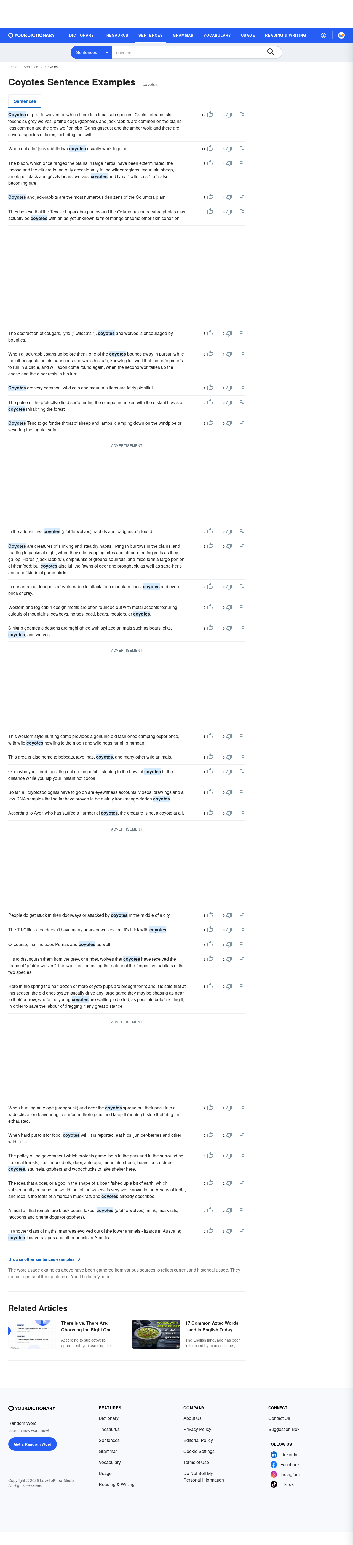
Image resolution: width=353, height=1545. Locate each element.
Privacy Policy (197, 1429)
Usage (105, 1473)
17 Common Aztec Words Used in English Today (212, 1326)
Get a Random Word (33, 1444)
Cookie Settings (199, 1451)
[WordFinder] (341, 35)
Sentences (86, 52)
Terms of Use (196, 1462)
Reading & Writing (117, 1484)
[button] (323, 35)
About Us (192, 1418)
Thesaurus (109, 1429)
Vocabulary (110, 1462)
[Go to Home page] (31, 35)
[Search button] (273, 52)
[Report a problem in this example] (242, 114)
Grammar (108, 1451)
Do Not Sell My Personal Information (203, 1476)
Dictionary (109, 1418)
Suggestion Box (283, 1429)
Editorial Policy (198, 1440)
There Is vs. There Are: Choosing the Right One (86, 1326)
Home (12, 66)
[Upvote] (210, 115)
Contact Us (279, 1418)
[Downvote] (229, 115)
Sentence (31, 66)
